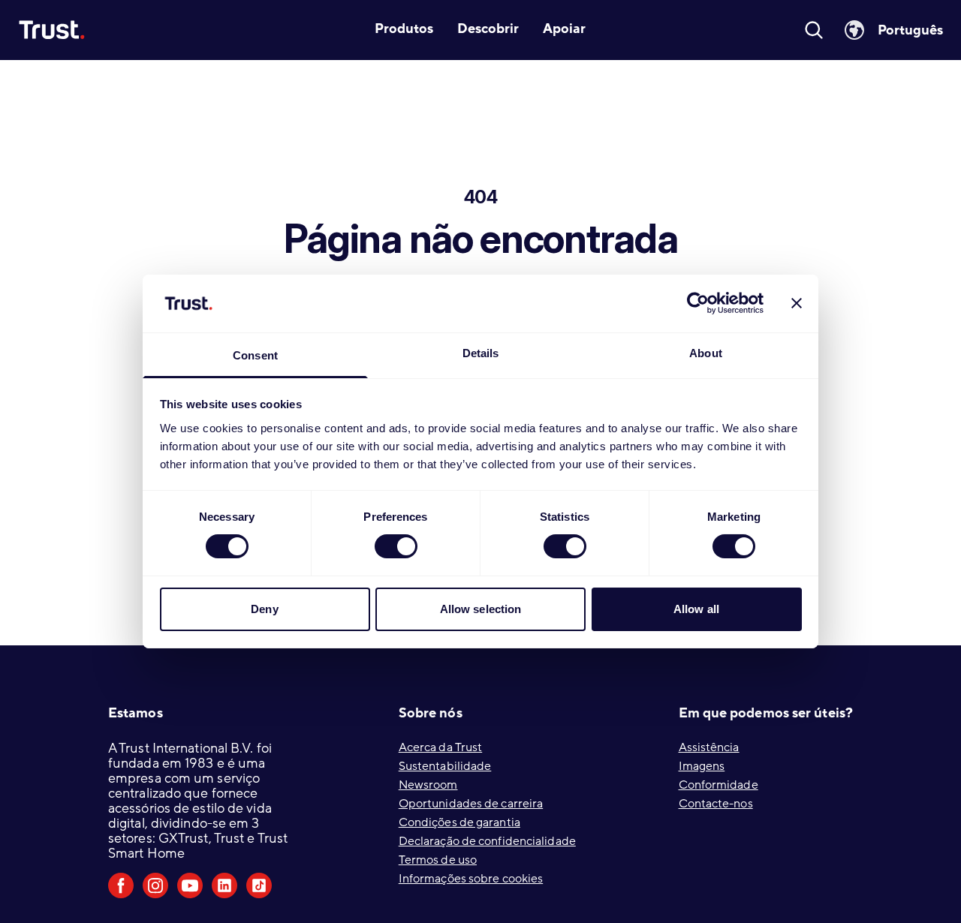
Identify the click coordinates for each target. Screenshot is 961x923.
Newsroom (428, 785)
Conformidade (718, 785)
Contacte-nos (716, 803)
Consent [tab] (255, 355)
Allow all (696, 609)
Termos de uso (438, 860)
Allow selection (481, 609)
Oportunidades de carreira (471, 803)
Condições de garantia (459, 822)
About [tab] (705, 353)
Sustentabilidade (445, 766)
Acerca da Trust (441, 747)
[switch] (396, 546)
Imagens (702, 766)
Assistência (709, 747)
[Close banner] (796, 303)
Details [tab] (480, 353)
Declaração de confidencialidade (487, 841)
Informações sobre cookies (471, 878)
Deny (264, 609)
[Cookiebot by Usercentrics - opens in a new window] (698, 303)
